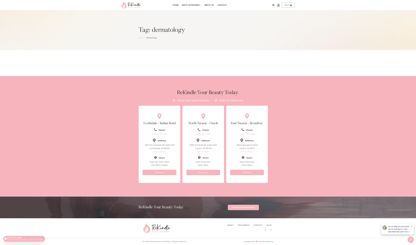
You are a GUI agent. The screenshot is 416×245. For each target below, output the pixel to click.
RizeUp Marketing (266, 241)
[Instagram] (271, 230)
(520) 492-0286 (247, 134)
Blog (269, 225)
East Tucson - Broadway (247, 123)
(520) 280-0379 (203, 134)
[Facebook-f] (265, 230)
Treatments (244, 225)
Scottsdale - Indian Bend (159, 123)
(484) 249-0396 (159, 134)
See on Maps (159, 151)
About (230, 225)
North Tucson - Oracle (203, 123)
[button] (200, 5)
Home (141, 38)
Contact (258, 225)
